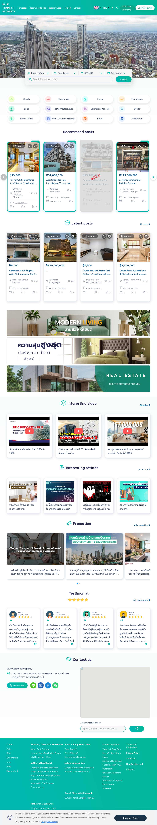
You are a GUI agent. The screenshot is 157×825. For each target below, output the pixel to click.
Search (123, 79)
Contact (77, 7)
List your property (127, 8)
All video (144, 404)
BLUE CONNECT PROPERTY (8, 7)
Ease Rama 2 (71, 749)
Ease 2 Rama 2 (71, 753)
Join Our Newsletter (90, 722)
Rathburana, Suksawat (42, 803)
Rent (9, 753)
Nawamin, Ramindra (111, 772)
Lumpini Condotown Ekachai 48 (79, 767)
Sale (9, 749)
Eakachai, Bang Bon (75, 762)
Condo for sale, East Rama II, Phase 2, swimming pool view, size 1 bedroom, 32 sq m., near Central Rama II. (133, 272)
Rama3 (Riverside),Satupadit (79, 793)
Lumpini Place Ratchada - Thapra (46, 753)
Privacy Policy (132, 752)
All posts (144, 224)
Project (68, 7)
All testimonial (140, 600)
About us (130, 758)
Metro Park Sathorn (40, 749)
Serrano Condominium (75, 756)
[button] (152, 46)
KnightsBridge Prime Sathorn (44, 771)
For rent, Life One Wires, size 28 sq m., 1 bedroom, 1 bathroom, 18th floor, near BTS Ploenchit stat (23, 181)
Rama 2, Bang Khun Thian (77, 744)
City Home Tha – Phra (41, 756)
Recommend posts (38, 7)
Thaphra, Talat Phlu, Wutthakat (47, 744)
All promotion (141, 525)
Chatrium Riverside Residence (44, 767)
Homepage (22, 7)
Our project (12, 770)
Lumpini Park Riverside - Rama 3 (79, 797)
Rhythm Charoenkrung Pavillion (45, 775)
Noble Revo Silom (39, 779)
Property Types (54, 7)
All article (143, 469)
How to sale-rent (134, 763)
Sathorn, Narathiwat (41, 762)
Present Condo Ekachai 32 (77, 771)
